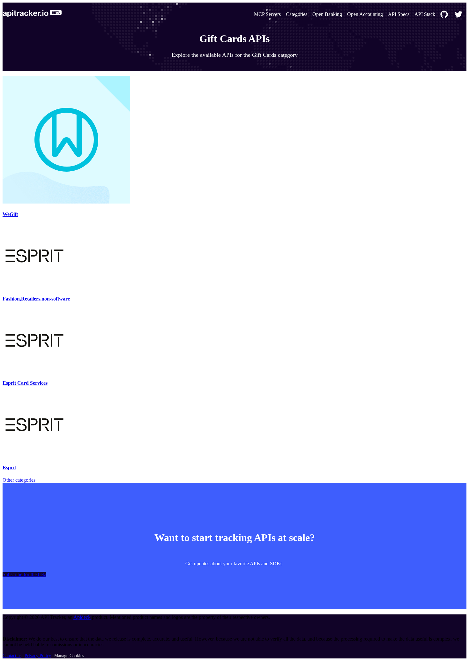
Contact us (12, 655)
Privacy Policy (38, 655)
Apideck (82, 617)
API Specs (398, 14)
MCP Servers (267, 14)
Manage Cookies (69, 655)
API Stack (424, 14)
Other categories (19, 480)
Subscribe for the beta (24, 574)
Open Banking (327, 14)
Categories (296, 14)
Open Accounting (365, 14)
